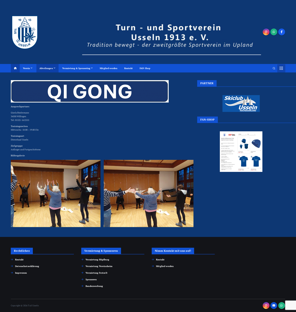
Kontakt (128, 68)
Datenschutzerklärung (27, 266)
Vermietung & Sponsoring (76, 68)
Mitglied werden (108, 68)
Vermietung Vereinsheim (99, 266)
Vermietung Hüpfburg (97, 259)
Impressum (21, 272)
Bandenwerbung (94, 286)
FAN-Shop (145, 68)
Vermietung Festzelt (96, 272)
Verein (26, 68)
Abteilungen (46, 68)
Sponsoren (91, 279)
